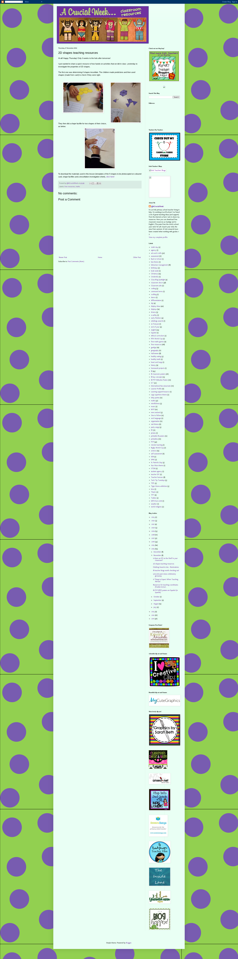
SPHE (153, 460)
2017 (153, 538)
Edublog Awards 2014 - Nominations (166, 567)
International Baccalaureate (161, 386)
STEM (153, 468)
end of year (155, 327)
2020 (153, 528)
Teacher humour (157, 477)
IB (151, 371)
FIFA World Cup (157, 339)
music (153, 406)
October (157, 597)
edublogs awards (157, 321)
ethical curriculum (157, 336)
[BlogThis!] (93, 183)
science (153, 451)
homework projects (157, 368)
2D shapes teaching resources (163, 564)
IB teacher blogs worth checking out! (166, 570)
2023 (153, 517)
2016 (153, 542)
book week (155, 271)
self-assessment (156, 454)
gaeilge (153, 347)
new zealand (155, 412)
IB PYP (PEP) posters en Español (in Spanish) (165, 591)
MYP (152, 409)
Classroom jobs (156, 286)
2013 (153, 612)
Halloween (155, 353)
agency (153, 250)
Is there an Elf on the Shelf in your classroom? (165, 559)
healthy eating (156, 356)
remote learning (156, 445)
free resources (70, 186)
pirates (153, 433)
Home (100, 257)
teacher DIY (155, 474)
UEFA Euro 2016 (156, 501)
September (158, 600)
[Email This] (90, 183)
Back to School (156, 259)
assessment (155, 256)
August (156, 604)
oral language (156, 418)
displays (154, 309)
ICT (152, 383)
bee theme (155, 262)
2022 (153, 521)
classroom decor (157, 283)
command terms (157, 291)
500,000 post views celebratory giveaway (164, 575)
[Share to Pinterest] (100, 183)
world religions (156, 507)
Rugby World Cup (157, 448)
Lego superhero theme (159, 395)
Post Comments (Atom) (76, 261)
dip (152, 303)
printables (154, 439)
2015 (153, 545)
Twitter (153, 498)
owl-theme (155, 424)
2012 (153, 615)
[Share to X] (95, 183)
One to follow (156, 415)
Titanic (153, 492)
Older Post (137, 257)
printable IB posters (157, 436)
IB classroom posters (158, 374)
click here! (110, 177)
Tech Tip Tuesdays (158, 480)
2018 (153, 535)
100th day (154, 247)
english (153, 330)
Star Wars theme (157, 465)
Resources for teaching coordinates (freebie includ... (165, 586)
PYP (152, 442)
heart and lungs (156, 362)
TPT (152, 495)
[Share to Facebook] (97, 183)
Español (153, 333)
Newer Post (63, 257)
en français (155, 324)
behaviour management (159, 265)
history (153, 365)
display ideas (155, 306)
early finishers (156, 318)
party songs (155, 427)
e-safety (154, 315)
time (152, 489)
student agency (156, 471)
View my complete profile (158, 237)
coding (153, 288)
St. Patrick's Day (156, 462)
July (155, 607)
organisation (155, 421)
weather (154, 504)
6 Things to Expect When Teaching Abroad (165, 580)
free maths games (157, 342)
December (158, 552)
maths (78, 186)
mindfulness (155, 403)
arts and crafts (156, 253)
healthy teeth (155, 359)
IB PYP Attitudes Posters (159, 380)
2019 (153, 531)
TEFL (152, 483)
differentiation (156, 300)
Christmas (154, 274)
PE (152, 430)
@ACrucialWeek (157, 206)
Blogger (128, 943)
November (158, 555)
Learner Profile (156, 389)
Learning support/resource (160, 392)
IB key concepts (156, 377)
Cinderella (155, 277)
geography (155, 350)
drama (153, 312)
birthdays (154, 268)
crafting (154, 294)
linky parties (155, 398)
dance (153, 297)
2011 (153, 619)
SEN (152, 457)
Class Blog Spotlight (158, 280)
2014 (153, 549)
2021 (153, 524)
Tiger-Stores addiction (159, 486)
